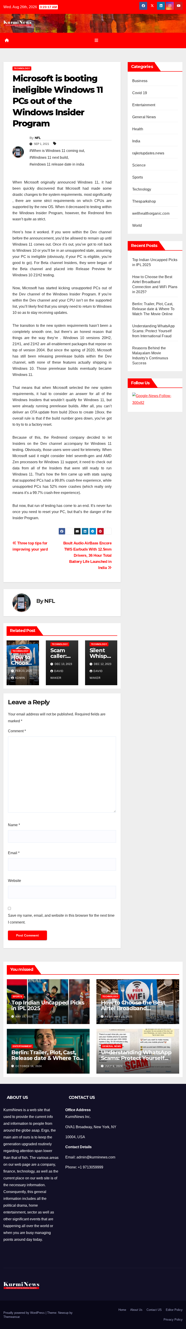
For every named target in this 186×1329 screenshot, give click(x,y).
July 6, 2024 (113, 1066)
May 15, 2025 (24, 1016)
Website (14, 881)
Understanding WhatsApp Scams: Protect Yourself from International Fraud (153, 331)
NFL (38, 138)
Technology (22, 68)
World (137, 225)
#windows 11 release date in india (56, 164)
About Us (136, 1309)
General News (144, 117)
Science (139, 165)
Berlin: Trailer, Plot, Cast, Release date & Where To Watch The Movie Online (153, 309)
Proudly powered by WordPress (24, 1312)
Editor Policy (174, 1309)
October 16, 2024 (28, 1066)
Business (140, 81)
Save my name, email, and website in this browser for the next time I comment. (61, 919)
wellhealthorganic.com (150, 213)
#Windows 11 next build (48, 157)
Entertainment (143, 105)
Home (122, 1309)
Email (14, 853)
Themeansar (11, 1317)
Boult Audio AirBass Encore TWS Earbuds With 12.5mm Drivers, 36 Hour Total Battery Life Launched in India (87, 555)
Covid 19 (139, 93)
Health (137, 129)
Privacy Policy (173, 1319)
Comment (17, 731)
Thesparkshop (144, 201)
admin (20, 678)
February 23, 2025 (118, 1016)
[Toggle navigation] (96, 40)
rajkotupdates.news (148, 153)
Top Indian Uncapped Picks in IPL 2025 (47, 1005)
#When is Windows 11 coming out (56, 151)
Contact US (154, 1309)
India (136, 141)
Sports (137, 177)
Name (14, 825)
